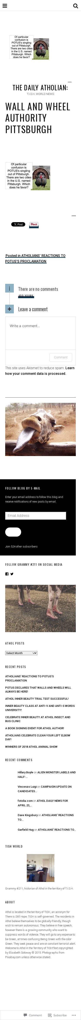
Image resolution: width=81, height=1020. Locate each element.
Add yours (26, 296)
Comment (61, 357)
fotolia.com (25, 800)
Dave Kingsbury (28, 815)
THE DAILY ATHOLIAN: (40, 87)
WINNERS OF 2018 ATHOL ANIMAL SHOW (31, 746)
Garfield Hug (26, 829)
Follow (13, 531)
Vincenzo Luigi (27, 786)
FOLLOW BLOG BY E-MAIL (22, 488)
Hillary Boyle (25, 772)
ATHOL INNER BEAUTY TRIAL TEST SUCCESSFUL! (37, 698)
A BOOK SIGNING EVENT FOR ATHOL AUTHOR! (34, 728)
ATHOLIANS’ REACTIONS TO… (57, 829)
